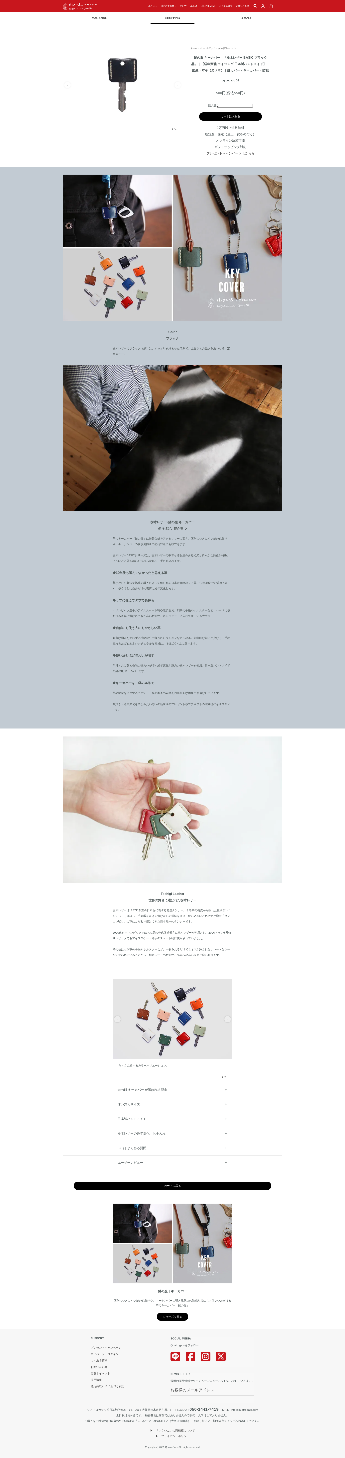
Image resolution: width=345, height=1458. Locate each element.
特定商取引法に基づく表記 (107, 1386)
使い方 (183, 6)
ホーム (193, 48)
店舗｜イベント (100, 1374)
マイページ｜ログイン (105, 1354)
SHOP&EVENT (208, 6)
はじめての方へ (168, 6)
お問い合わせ (242, 6)
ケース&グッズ (207, 48)
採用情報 (96, 1380)
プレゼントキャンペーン (106, 1348)
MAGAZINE (99, 18)
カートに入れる (230, 116)
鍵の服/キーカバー (227, 48)
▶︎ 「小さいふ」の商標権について (172, 1430)
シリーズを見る (172, 1316)
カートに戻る (172, 1185)
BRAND (246, 18)
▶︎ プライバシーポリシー (172, 1436)
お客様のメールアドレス (192, 1390)
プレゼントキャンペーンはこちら (230, 153)
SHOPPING (172, 18)
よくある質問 (225, 6)
